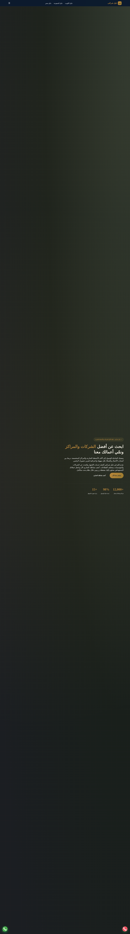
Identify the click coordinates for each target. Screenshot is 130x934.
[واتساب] (5, 929)
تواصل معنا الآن (116, 475)
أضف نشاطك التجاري (100, 475)
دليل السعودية (58, 3)
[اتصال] (125, 929)
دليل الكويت (69, 3)
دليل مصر (48, 3)
